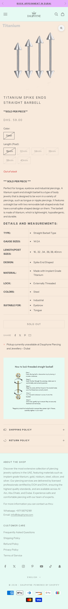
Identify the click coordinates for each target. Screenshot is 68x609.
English (32, 577)
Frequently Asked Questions (19, 532)
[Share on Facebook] (15, 335)
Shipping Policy (11, 538)
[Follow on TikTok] (50, 566)
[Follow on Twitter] (14, 566)
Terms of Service (12, 555)
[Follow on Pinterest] (32, 566)
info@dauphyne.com (22, 514)
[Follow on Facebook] (5, 566)
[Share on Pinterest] (25, 335)
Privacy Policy (10, 549)
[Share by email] (29, 335)
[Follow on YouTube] (41, 566)
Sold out (34, 324)
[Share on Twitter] (20, 335)
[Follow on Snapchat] (59, 566)
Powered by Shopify (46, 585)
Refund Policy (10, 543)
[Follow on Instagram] (23, 566)
